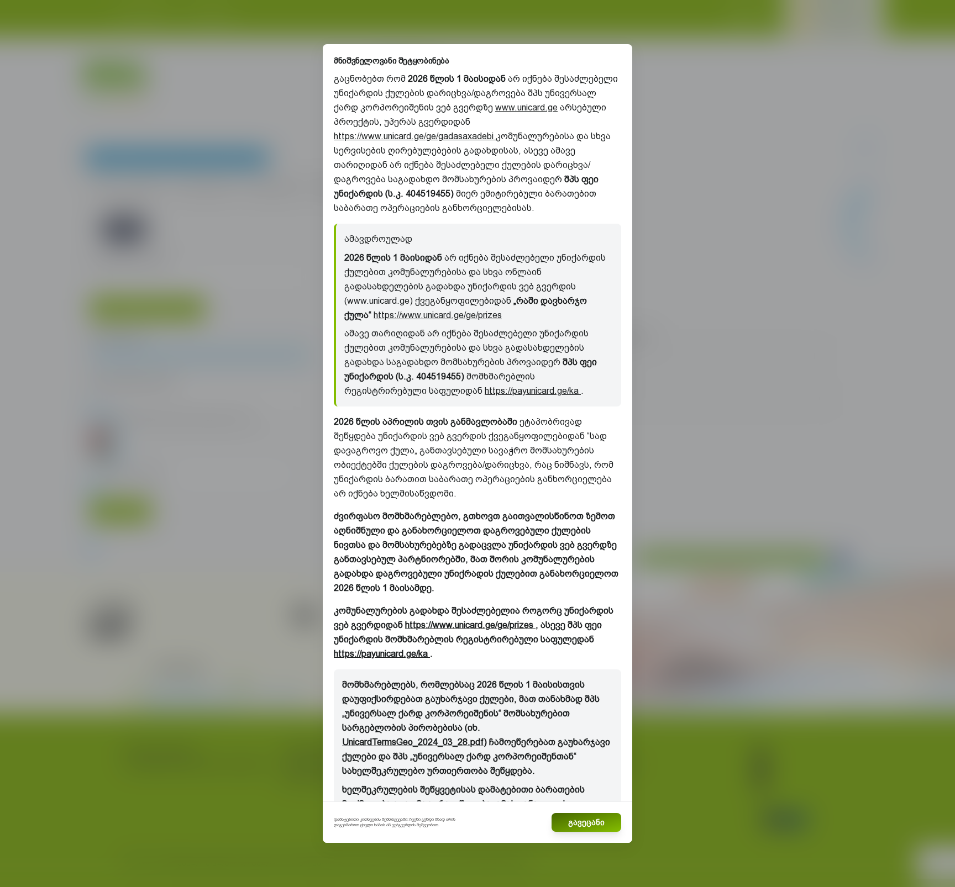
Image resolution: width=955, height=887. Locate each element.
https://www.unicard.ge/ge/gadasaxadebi (415, 136)
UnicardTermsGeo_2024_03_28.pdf (413, 742)
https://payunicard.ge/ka (533, 390)
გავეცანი (586, 822)
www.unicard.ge (526, 107)
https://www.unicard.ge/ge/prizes (438, 315)
